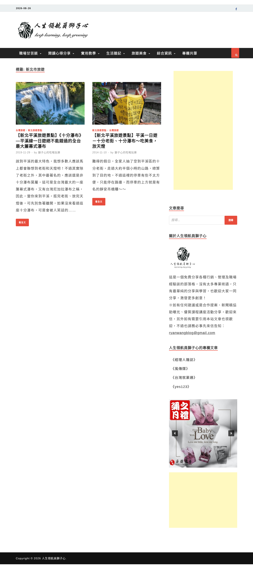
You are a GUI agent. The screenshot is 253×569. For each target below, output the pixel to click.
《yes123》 (181, 387)
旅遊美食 (139, 53)
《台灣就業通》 (184, 378)
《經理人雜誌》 (184, 360)
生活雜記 (113, 53)
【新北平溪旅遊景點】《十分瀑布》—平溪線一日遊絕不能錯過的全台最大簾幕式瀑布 (49, 140)
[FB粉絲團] (236, 9)
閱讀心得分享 (59, 53)
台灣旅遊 (20, 130)
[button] (203, 433)
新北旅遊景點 (35, 130)
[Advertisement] (203, 130)
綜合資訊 (164, 53)
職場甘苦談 (28, 53)
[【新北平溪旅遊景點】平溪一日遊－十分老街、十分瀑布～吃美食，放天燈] (126, 104)
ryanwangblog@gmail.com (192, 333)
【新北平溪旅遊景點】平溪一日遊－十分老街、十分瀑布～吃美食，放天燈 (125, 140)
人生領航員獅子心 (54, 558)
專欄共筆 (189, 53)
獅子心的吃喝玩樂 (49, 152)
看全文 (21, 221)
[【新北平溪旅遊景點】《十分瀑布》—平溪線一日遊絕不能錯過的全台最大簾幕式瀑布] (50, 104)
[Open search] (235, 53)
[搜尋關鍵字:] (203, 220)
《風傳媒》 (180, 369)
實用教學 (88, 53)
